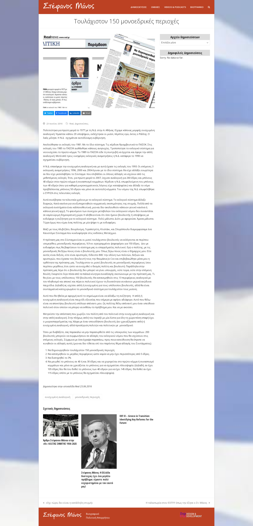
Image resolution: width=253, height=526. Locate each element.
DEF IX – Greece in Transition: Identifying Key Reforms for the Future (136, 419)
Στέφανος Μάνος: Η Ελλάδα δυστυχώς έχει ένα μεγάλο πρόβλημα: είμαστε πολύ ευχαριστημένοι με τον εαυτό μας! (97, 479)
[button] (209, 7)
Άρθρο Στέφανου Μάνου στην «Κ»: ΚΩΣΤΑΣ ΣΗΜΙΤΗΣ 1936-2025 (60, 442)
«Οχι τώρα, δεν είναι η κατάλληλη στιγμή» (68, 503)
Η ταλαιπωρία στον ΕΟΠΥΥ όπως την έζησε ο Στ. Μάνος (176, 503)
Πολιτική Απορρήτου (98, 517)
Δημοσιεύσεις (81, 123)
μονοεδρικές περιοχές (87, 397)
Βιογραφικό (92, 513)
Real (71, 123)
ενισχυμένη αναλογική (57, 397)
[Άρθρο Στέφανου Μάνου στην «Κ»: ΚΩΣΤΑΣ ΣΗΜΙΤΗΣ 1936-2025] (60, 425)
